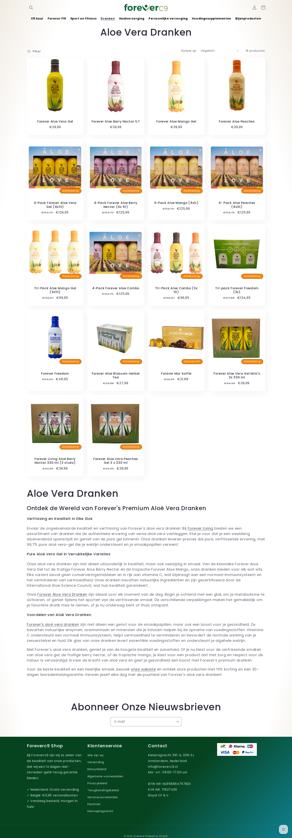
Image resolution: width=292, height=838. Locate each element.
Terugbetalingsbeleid (103, 790)
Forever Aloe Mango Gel (176, 121)
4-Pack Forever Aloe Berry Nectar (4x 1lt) (115, 205)
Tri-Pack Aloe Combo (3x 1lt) (176, 290)
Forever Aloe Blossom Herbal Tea (116, 375)
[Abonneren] (177, 721)
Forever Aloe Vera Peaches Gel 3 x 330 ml (115, 461)
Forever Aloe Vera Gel (55, 121)
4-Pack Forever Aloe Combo (115, 288)
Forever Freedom (55, 373)
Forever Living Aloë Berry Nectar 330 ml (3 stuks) (55, 461)
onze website (143, 669)
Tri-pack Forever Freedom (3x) (237, 290)
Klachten (94, 804)
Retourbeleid (96, 769)
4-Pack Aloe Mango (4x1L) (176, 203)
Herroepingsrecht (100, 811)
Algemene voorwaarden (105, 776)
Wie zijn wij (95, 755)
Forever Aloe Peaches (237, 121)
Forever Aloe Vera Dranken (62, 594)
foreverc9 (139, 836)
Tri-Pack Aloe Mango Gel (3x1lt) (55, 290)
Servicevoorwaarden (102, 797)
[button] (31, 7)
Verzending (95, 762)
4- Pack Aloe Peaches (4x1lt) (237, 205)
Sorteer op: (189, 51)
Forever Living (200, 528)
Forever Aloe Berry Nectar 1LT (116, 121)
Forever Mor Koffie (176, 373)
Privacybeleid (97, 783)
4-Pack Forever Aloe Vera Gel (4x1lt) (55, 205)
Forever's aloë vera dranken (53, 624)
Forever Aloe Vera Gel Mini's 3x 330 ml (237, 375)
